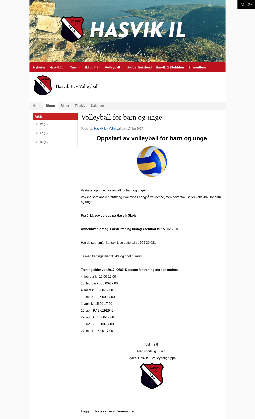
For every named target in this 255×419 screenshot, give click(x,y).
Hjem (36, 105)
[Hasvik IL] (127, 31)
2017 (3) (42, 133)
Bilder (65, 105)
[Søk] (242, 4)
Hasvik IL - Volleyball (107, 128)
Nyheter (39, 67)
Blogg (50, 105)
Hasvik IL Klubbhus (170, 67)
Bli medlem (197, 67)
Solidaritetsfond (139, 67)
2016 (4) (42, 142)
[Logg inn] (249, 4)
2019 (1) (42, 124)
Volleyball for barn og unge (121, 117)
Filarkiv (80, 105)
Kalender (97, 105)
